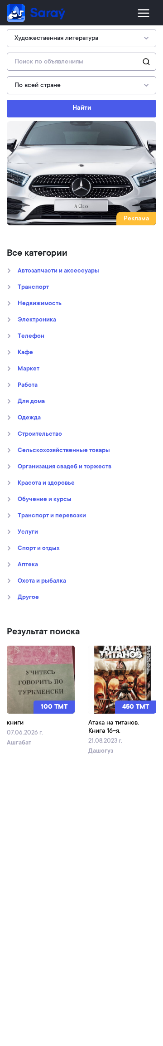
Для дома (31, 401)
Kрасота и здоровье (46, 483)
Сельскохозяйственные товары (64, 450)
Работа (28, 385)
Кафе (25, 352)
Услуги (28, 532)
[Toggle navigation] (143, 13)
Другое (28, 597)
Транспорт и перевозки (52, 516)
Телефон (31, 336)
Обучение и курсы (45, 499)
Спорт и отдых (39, 548)
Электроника (37, 320)
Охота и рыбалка (42, 581)
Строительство (40, 434)
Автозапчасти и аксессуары (58, 271)
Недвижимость (40, 303)
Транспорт (33, 287)
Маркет (28, 369)
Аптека (28, 565)
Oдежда (29, 418)
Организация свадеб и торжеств (64, 467)
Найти (81, 108)
